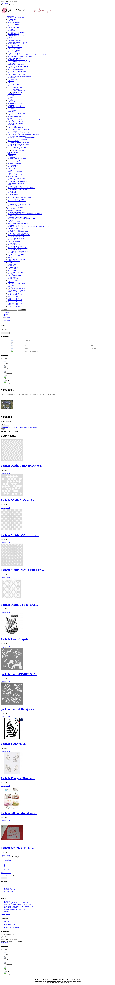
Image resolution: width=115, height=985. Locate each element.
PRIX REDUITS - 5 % (14, 291)
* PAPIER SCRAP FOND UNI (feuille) (19, 233)
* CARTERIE (12, 215)
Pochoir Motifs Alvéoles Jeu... (19, 500)
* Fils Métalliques (13, 165)
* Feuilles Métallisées (14, 50)
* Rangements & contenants (16, 35)
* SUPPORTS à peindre (15, 146)
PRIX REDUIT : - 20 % (15, 296)
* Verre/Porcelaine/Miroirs (15, 116)
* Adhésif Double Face (14, 210)
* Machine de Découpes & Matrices (18, 223)
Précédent (7, 860)
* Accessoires (12, 154)
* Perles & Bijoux (13, 278)
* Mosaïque (11, 63)
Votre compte (5, 914)
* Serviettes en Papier (14, 84)
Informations (4, 942)
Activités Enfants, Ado (12, 261)
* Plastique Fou (12, 79)
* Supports (11, 285)
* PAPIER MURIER (14, 240)
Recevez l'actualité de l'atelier (9, 876)
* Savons (10, 82)
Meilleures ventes (9, 891)
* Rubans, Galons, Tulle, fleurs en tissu (19, 204)
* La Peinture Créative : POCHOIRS (18, 142)
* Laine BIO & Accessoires (16, 199)
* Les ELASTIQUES (14, 193)
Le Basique (9, 16)
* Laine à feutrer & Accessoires (17, 201)
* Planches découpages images (16, 246)
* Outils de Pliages (13, 24)
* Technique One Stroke (18, 149)
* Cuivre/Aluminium (14, 102)
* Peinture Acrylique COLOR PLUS (18, 129)
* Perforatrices (12, 30)
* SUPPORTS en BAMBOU (16, 113)
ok (2, 325)
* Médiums (11, 124)
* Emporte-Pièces (13, 19)
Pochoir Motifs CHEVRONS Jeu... (22, 465)
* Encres (10, 220)
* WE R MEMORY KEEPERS (17, 259)
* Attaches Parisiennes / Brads (16, 212)
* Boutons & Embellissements (16, 178)
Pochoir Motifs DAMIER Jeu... (20, 535)
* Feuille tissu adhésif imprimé (16, 222)
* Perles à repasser (13, 280)
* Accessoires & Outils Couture (17, 175)
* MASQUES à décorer (15, 58)
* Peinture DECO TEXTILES (16, 121)
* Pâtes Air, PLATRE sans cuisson (17, 71)
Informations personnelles (11, 927)
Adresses (6, 921)
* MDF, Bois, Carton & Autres (16, 107)
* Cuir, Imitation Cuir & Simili (16, 43)
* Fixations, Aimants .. (14, 22)
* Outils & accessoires (18, 92)
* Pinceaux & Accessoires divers (17, 32)
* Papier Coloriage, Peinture (16, 238)
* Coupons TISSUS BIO (15, 186)
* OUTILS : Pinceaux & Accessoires (18, 144)
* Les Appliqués (12, 176)
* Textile (10, 115)
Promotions (7, 888)
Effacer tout (5, 333)
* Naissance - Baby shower (15, 64)
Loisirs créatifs (9, 39)
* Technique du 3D (15, 87)
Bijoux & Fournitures (11, 152)
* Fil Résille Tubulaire (14, 167)
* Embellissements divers (15, 47)
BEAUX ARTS (10, 118)
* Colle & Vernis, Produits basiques (18, 17)
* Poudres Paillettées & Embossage (18, 251)
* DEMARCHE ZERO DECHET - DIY (19, 189)
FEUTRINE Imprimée (14, 53)
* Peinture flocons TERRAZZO (17, 136)
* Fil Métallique (12, 21)
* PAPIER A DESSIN (14, 230)
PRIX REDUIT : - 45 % (15, 304)
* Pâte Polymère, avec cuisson (16, 74)
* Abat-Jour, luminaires (14, 40)
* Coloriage (11, 265)
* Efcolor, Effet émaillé (14, 163)
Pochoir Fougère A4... (14, 743)
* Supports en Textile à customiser (17, 205)
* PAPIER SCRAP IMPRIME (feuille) (19, 235)
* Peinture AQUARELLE (15, 128)
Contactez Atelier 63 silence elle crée (14, 909)
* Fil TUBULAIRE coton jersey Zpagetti (19, 197)
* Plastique (11, 108)
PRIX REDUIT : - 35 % (15, 301)
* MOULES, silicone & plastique (17, 60)
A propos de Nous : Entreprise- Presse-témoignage (18, 906)
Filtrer (2, 429)
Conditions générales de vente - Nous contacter (17, 904)
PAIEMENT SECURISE (11, 908)
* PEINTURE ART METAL (16, 131)
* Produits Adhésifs (13, 34)
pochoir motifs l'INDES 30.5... (19, 674)
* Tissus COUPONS (14, 184)
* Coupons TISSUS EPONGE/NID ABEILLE (21, 188)
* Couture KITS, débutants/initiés (17, 181)
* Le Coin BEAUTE (15, 160)
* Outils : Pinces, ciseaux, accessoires (18, 26)
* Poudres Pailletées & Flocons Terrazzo (19, 76)
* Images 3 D (15, 89)
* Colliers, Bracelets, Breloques (17, 158)
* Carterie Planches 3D (18, 90)
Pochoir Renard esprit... (15, 639)
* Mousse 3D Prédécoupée (15, 228)
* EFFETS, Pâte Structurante (16, 123)
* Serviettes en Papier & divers (16, 283)
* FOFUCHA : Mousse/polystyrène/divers (20, 56)
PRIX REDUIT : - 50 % (15, 306)
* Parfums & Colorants (14, 68)
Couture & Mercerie (11, 173)
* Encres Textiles (13, 194)
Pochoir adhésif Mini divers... (19, 813)
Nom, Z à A (17, 427)
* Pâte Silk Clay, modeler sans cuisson (19, 61)
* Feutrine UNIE (13, 52)
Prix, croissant (25, 427)
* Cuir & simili (12, 191)
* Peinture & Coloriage (14, 275)
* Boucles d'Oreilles (13, 157)
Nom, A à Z (10, 427)
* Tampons (11, 287)
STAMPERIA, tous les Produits (17, 252)
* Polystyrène (12, 110)
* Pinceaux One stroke (18, 150)
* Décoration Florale (14, 45)
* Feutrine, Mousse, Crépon (16, 269)
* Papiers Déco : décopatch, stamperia (18, 66)
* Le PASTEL (12, 126)
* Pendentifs (11, 168)
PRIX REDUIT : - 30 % (15, 300)
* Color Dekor (12, 264)
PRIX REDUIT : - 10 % (15, 293)
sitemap (6, 911)
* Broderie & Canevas (14, 180)
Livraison (7, 901)
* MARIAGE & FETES (15, 105)
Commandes (7, 926)
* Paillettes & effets (13, 27)
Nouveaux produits (9, 889)
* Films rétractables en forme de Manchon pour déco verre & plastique (28, 55)
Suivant (7, 870)
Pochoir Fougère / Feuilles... (18, 778)
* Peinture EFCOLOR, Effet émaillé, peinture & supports (24, 134)
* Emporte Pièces (13, 267)
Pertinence (4, 426)
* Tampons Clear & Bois (15, 256)
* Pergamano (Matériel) (14, 244)
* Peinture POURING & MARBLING (19, 139)
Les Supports (9, 95)
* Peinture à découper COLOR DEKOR (19, 133)
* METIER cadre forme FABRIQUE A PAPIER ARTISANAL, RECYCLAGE (31, 227)
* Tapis (10, 37)
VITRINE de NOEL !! (14, 94)
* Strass (10, 86)
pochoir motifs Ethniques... (17, 709)
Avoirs (6, 922)
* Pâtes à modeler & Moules (16, 272)
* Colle (10, 262)
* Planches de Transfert (14, 249)
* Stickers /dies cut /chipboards (16, 254)
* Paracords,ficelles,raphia (15, 69)
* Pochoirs (11, 81)
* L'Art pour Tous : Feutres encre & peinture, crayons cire (24, 120)
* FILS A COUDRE (14, 196)
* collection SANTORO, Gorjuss (17, 217)
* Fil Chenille (12, 270)
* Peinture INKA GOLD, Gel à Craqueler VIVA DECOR (24, 137)
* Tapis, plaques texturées (15, 171)
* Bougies (11, 99)
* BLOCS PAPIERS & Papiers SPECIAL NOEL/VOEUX (25, 214)
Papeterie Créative (11, 209)
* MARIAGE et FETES (15, 225)
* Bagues (10, 155)
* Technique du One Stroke (17, 147)
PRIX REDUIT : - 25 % (15, 298)
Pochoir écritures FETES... (17, 847)
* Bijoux (10, 97)
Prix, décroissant (34, 427)
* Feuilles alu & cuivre (14, 48)
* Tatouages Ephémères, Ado (16, 288)
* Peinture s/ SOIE (13, 141)
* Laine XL (11, 202)
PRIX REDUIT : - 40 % (15, 303)
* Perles (10, 170)
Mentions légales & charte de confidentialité (16, 903)
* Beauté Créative (17, 162)
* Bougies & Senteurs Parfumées (17, 42)
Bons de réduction (9, 924)
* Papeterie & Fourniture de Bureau (18, 231)
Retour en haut (6, 873)
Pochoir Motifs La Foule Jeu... (19, 604)
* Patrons (10, 29)
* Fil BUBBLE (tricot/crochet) (16, 207)
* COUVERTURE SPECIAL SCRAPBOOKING (22, 218)
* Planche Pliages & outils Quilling (18, 248)
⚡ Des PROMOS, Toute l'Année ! (15, 290)
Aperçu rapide (5, 473)
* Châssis (10, 100)
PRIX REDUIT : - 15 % (15, 295)
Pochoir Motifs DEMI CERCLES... (22, 569)
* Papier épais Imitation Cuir (16, 236)
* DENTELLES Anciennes (16, 183)
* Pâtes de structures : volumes (16, 73)
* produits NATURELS (14, 111)
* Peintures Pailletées (14, 241)
